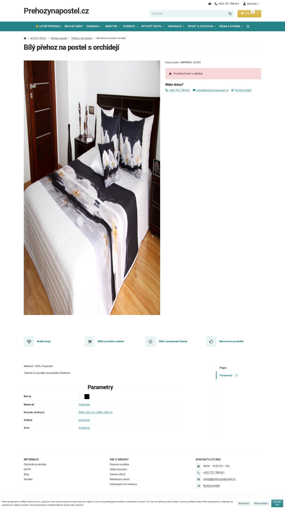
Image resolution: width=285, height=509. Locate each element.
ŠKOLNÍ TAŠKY (73, 26)
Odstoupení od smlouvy (123, 484)
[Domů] (25, 38)
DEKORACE (175, 26)
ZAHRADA (92, 26)
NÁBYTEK (111, 26)
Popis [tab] (223, 368)
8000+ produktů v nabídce (111, 341)
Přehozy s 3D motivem (81, 38)
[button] (257, 13)
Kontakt (28, 479)
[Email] (210, 4)
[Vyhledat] (230, 13)
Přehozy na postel (58, 38)
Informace (31, 459)
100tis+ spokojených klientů (172, 341)
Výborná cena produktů (231, 341)
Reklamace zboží (119, 479)
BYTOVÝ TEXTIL (151, 26)
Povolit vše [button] (277, 503)
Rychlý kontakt (243, 90)
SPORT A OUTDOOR (200, 26)
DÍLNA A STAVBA (229, 26)
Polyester (84, 404)
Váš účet (252, 3)
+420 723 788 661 (179, 90)
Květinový (84, 427)
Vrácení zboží (117, 474)
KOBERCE (129, 26)
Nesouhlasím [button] (261, 503)
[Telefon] (198, 473)
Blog (26, 474)
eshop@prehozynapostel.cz (212, 90)
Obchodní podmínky (35, 464)
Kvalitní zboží (43, 341)
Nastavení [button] (244, 503)
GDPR (27, 469)
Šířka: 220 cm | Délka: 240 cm (96, 412)
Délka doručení (118, 469)
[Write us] (198, 486)
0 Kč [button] (249, 13)
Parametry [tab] (228, 375)
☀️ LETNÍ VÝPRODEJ (48, 26)
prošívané (84, 420)
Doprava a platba (119, 464)
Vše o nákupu (119, 459)
